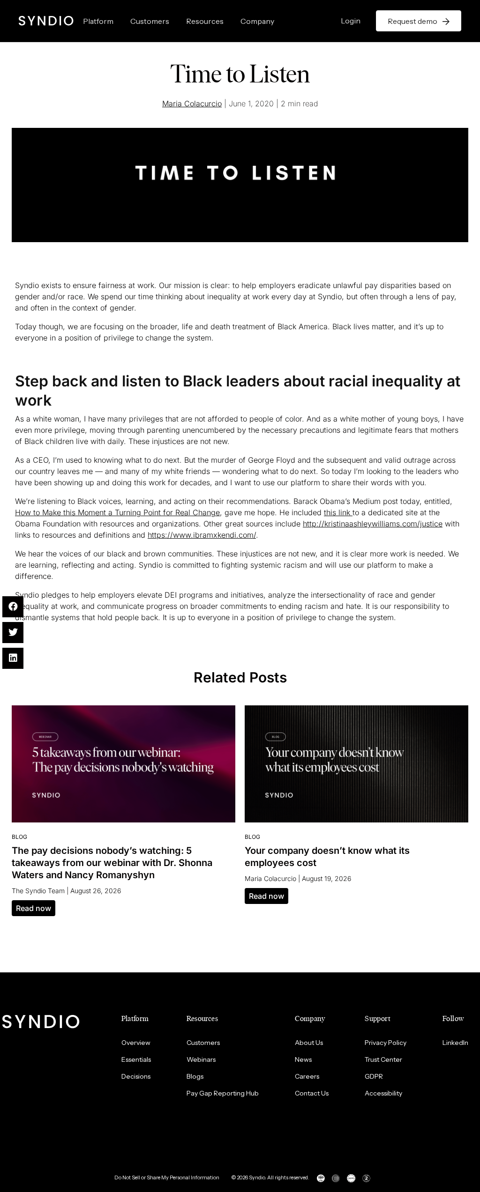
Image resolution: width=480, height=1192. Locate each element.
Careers (307, 1076)
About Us (309, 1042)
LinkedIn (455, 1042)
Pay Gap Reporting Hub (223, 1093)
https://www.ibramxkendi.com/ (202, 535)
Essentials (136, 1059)
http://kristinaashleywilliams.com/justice (372, 523)
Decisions (135, 1076)
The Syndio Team (38, 891)
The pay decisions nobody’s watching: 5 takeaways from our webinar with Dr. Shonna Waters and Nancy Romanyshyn (112, 863)
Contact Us (312, 1093)
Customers (149, 21)
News (303, 1059)
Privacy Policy (385, 1042)
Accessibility (383, 1093)
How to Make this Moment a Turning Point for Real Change (117, 512)
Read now (33, 908)
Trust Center (383, 1059)
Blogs (195, 1076)
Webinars (201, 1059)
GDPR (374, 1076)
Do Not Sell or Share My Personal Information (166, 1177)
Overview (135, 1042)
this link (338, 512)
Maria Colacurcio (192, 103)
